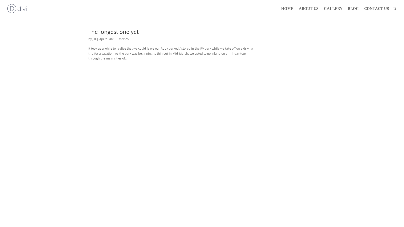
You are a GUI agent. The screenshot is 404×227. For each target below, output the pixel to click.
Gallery (333, 9)
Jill (94, 39)
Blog (353, 9)
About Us (308, 9)
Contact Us (376, 9)
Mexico (124, 39)
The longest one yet (113, 32)
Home (287, 9)
